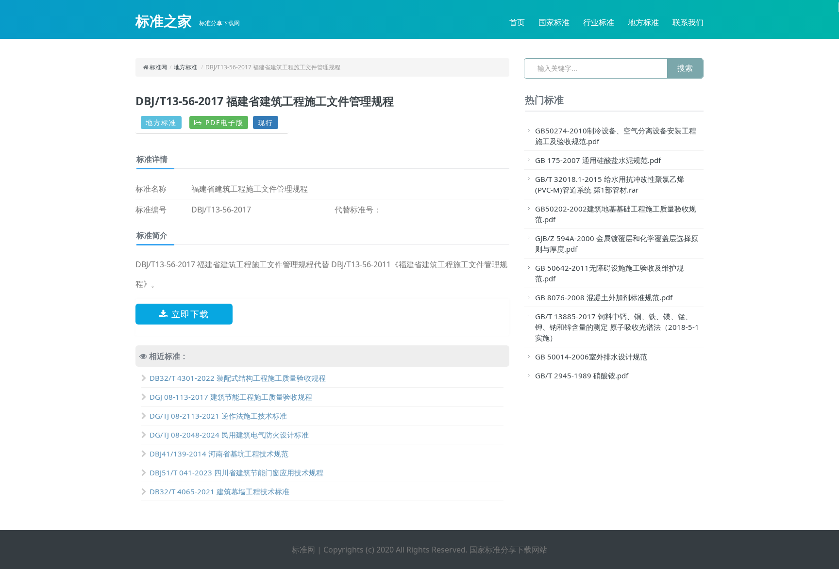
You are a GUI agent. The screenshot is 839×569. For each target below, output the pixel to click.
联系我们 (688, 22)
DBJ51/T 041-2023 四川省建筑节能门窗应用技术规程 (236, 472)
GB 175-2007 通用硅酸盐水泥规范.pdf (598, 160)
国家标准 (554, 22)
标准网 (158, 67)
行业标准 (598, 22)
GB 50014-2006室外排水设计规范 (591, 356)
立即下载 (188, 314)
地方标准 (643, 22)
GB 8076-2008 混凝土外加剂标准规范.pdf (603, 297)
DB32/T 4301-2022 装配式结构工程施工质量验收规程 (238, 378)
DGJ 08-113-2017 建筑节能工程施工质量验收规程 (231, 397)
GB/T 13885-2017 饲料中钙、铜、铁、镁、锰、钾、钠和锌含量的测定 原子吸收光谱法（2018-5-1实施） (617, 326)
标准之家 (163, 21)
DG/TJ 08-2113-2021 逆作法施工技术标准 (218, 416)
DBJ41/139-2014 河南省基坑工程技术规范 (219, 453)
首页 (517, 22)
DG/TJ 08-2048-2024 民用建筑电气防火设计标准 (229, 434)
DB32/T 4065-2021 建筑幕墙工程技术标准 (219, 491)
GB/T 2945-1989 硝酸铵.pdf (581, 375)
